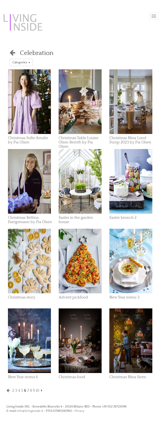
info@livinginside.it (30, 411)
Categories (20, 62)
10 (37, 391)
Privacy (79, 411)
